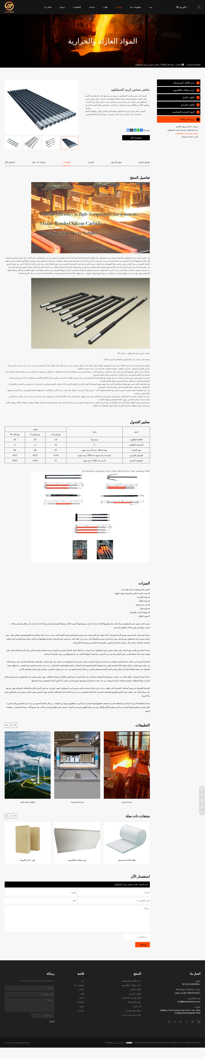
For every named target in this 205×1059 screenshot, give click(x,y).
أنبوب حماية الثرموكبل (190, 136)
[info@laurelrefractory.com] (202, 801)
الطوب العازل (188, 97)
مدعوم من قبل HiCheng (115, 1042)
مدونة (82, 1006)
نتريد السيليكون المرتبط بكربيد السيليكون (182, 130)
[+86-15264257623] (202, 789)
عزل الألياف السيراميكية (183, 82)
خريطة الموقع (24, 1042)
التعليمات (80, 1002)
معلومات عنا (79, 985)
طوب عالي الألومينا (27, 860)
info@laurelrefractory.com (189, 1001)
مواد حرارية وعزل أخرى (131, 1015)
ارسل (144, 944)
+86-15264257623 (192, 993)
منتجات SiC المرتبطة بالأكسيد (187, 126)
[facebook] (180, 1021)
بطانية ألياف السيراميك (127, 860)
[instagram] (192, 1021)
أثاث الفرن (137, 1006)
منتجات (179, 64)
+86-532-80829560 (191, 984)
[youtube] (198, 1021)
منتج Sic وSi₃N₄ (167, 64)
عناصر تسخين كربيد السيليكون (147, 64)
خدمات (81, 998)
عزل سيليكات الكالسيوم (183, 90)
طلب (82, 994)
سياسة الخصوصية (12, 1042)
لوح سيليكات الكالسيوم (77, 860)
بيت (82, 981)
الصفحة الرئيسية (193, 64)
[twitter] (186, 1021)
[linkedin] (175, 1021)
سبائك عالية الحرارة (133, 1011)
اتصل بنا (81, 1011)
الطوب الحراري (187, 104)
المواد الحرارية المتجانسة (183, 112)
